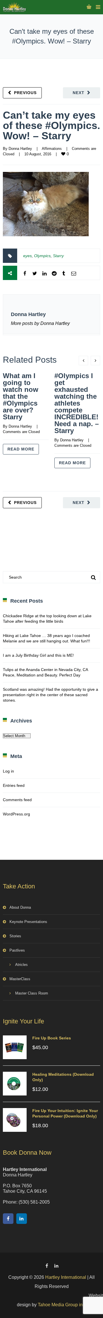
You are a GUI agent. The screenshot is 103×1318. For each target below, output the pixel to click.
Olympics (42, 255)
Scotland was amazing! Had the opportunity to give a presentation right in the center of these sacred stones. (50, 694)
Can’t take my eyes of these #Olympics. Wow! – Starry (51, 125)
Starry (58, 255)
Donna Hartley (20, 148)
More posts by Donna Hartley (40, 323)
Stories (15, 936)
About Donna (20, 907)
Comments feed (17, 799)
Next (78, 92)
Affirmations (52, 148)
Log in (8, 771)
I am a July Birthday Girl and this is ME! (38, 655)
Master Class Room (31, 993)
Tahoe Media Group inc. (62, 1304)
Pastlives (17, 950)
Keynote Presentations (28, 922)
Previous (25, 92)
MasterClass (19, 979)
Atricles (21, 964)
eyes (27, 255)
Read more (20, 449)
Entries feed (14, 785)
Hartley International (65, 1277)
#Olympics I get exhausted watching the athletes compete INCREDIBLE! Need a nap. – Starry (76, 403)
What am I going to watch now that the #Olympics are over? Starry (20, 396)
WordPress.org (16, 814)
